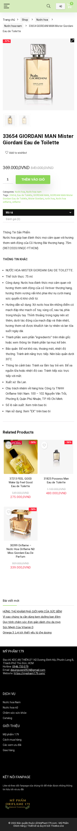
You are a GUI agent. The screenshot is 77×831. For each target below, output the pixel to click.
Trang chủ (9, 19)
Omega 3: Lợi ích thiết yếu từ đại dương (27, 632)
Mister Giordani (36, 198)
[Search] (48, 6)
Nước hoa (42, 19)
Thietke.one (57, 825)
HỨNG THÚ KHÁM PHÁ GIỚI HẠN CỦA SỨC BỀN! (32, 611)
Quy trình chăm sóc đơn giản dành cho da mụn (32, 622)
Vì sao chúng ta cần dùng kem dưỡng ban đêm (32, 616)
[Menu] (6, 6)
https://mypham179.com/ (29, 673)
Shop (25, 19)
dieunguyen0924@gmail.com (27, 669)
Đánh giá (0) (13, 219)
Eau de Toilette (24, 195)
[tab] (38, 212)
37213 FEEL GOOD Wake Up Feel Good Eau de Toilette (21, 482)
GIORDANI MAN (41, 195)
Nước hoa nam (13, 25)
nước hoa (50, 198)
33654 (12, 195)
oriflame (16, 202)
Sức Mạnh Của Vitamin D (18, 627)
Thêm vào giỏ (33, 179)
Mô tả (9, 212)
